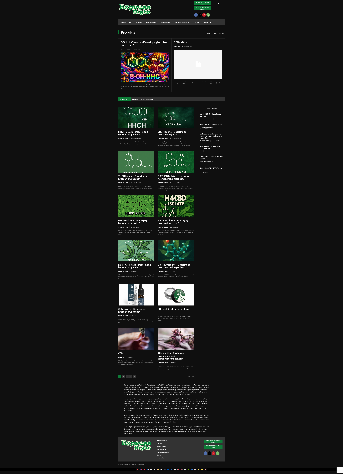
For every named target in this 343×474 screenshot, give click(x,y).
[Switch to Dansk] (151, 469)
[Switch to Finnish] (168, 469)
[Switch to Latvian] (185, 469)
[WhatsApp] (208, 15)
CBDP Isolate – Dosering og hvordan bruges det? (172, 133)
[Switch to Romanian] (198, 469)
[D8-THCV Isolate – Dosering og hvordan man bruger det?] (176, 250)
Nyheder (221, 33)
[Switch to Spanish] (158, 469)
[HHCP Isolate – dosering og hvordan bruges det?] (136, 206)
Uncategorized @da (206, 119)
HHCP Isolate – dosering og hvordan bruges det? (132, 221)
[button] (220, 3)
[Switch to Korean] (181, 469)
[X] (200, 15)
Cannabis (177, 46)
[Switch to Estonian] (164, 469)
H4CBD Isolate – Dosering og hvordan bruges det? (173, 221)
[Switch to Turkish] (205, 469)
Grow (208, 33)
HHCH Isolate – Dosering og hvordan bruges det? (133, 133)
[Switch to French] (141, 469)
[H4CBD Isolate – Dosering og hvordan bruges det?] (176, 206)
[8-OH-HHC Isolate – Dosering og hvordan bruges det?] (145, 67)
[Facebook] (196, 15)
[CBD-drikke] (198, 64)
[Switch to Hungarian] (175, 469)
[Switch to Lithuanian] (188, 469)
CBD (201, 151)
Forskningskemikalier (206, 127)
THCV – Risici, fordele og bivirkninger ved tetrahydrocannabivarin (171, 356)
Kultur (215, 33)
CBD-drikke (180, 42)
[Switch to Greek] (171, 469)
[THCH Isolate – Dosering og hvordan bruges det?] (136, 162)
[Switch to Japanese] (178, 469)
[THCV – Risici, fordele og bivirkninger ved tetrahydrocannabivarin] (176, 339)
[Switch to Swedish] (202, 469)
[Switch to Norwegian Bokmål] (192, 469)
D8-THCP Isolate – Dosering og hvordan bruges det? (134, 266)
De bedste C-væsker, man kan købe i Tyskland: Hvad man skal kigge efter (156, 99)
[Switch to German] (144, 469)
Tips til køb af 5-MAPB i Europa (211, 124)
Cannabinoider (126, 49)
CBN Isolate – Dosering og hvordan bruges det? (132, 310)
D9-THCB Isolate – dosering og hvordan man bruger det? (174, 177)
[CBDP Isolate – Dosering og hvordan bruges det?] (176, 117)
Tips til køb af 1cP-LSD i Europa (211, 168)
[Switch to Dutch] (161, 469)
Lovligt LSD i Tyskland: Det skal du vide (211, 158)
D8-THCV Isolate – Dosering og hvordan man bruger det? (174, 266)
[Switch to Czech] (147, 469)
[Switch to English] (137, 469)
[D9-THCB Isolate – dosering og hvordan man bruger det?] (176, 162)
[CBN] (136, 339)
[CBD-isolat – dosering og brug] (176, 294)
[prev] (219, 99)
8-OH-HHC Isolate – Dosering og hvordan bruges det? (144, 44)
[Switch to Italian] (154, 469)
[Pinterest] (204, 15)
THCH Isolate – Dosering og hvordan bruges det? (132, 177)
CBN (120, 353)
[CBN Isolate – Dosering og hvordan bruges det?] (136, 294)
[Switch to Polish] (195, 469)
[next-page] (134, 376)
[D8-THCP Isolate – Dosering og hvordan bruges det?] (136, 250)
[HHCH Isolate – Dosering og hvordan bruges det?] (136, 117)
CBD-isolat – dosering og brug (173, 309)
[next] (222, 99)
